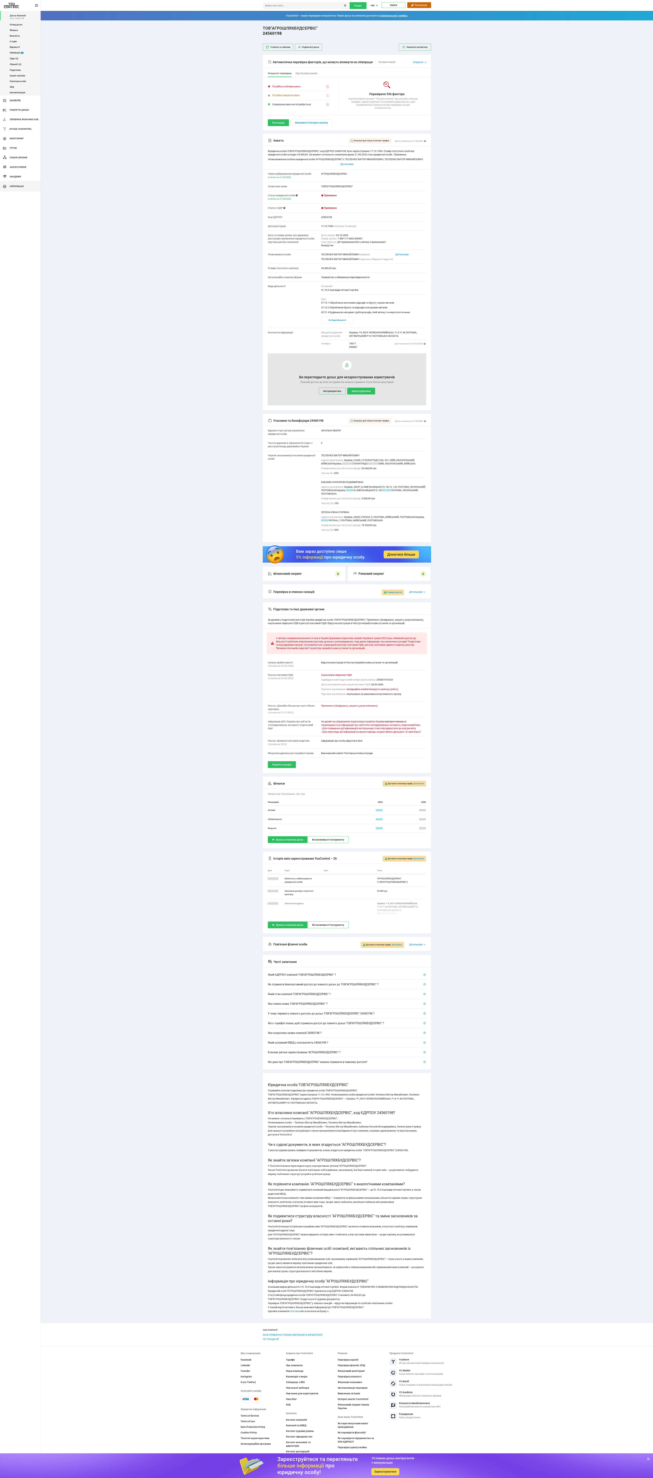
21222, (350, 490)
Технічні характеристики (255, 1438)
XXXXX (379, 810)
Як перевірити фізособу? (352, 1432)
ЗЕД (12, 87)
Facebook (246, 1359)
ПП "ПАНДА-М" (271, 1339)
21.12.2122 (273, 903)
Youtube (245, 1371)
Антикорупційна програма (256, 1443)
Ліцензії (15, 64)
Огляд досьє (16, 24)
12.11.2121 (273, 891)
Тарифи (290, 1359)
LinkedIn (245, 1365)
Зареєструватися (385, 1471)
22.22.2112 (273, 878)
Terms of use (248, 1421)
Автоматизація (17, 92)
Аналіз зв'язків (17, 75)
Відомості (15, 47)
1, (339, 520)
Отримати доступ (394, 592)
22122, (346, 463)
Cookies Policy (249, 1432)
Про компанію (294, 1365)
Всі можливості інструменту (328, 839)
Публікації (16, 52)
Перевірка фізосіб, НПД (351, 1365)
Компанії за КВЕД (296, 1425)
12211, (324, 520)
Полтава (295, 1311)
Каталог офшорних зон (299, 1436)
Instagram (246, 1376)
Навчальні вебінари (297, 1387)
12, (383, 490)
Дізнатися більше (401, 554)
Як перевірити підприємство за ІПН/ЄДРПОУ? (356, 1440)
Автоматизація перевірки (352, 1387)
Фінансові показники (350, 1382)
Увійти (393, 5)
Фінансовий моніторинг (351, 1371)
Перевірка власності (350, 1376)
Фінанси (14, 30)
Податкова (15, 70)
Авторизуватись (332, 391)
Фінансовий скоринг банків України (353, 1406)
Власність (15, 36)
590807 (353, 347)
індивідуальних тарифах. (394, 15)
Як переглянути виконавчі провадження (353, 1425)
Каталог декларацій (297, 1451)
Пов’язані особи (18, 81)
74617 (352, 343)
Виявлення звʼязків (349, 1393)
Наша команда (294, 1371)
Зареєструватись (361, 391)
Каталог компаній (296, 1419)
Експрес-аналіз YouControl (353, 1399)
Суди (13, 58)
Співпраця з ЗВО (295, 1382)
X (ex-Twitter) (248, 1382)
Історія (13, 41)
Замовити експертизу (417, 47)
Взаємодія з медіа (296, 1376)
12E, (370, 463)
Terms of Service (250, 1415)
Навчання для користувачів (302, 1393)
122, (388, 490)
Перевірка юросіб (348, 1359)
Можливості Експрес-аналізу (311, 122)
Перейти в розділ (282, 764)
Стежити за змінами (280, 47)
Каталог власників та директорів (298, 1444)
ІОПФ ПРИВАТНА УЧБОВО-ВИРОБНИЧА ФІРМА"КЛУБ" (293, 1335)
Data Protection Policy (253, 1427)
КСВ (288, 1404)
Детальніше (402, 254)
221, (375, 463)
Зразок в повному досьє (289, 839)
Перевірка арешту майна (352, 1447)
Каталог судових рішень (300, 1431)
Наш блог (291, 1399)
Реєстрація (420, 5)
